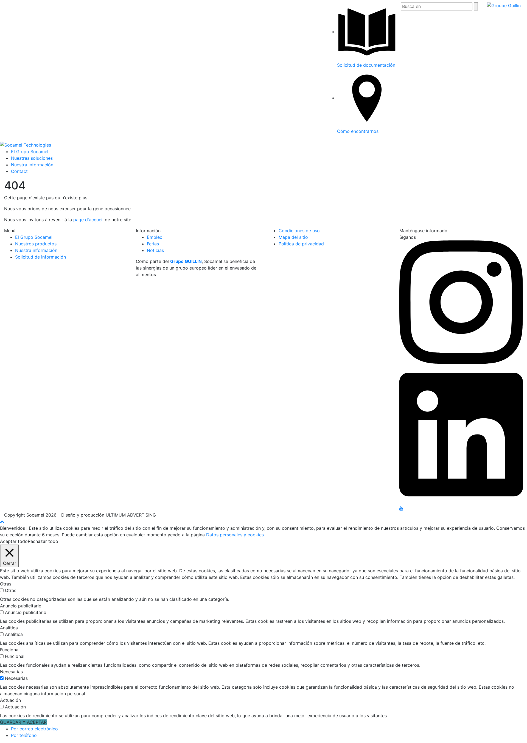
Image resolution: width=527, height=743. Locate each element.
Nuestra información (32, 164)
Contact (19, 171)
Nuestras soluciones (32, 158)
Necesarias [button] (11, 671)
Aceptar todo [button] (14, 541)
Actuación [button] (10, 700)
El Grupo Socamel (29, 151)
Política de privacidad (301, 243)
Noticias (155, 250)
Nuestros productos (36, 243)
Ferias (153, 243)
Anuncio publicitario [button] (20, 606)
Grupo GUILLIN (186, 261)
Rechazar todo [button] (43, 541)
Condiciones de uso (299, 230)
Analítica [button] (9, 627)
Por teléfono (24, 735)
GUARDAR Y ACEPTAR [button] (23, 722)
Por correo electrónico (34, 728)
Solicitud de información (40, 257)
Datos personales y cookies (235, 534)
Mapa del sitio (293, 237)
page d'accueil (89, 219)
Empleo (154, 237)
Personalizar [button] (72, 541)
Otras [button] (5, 584)
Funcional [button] (9, 649)
